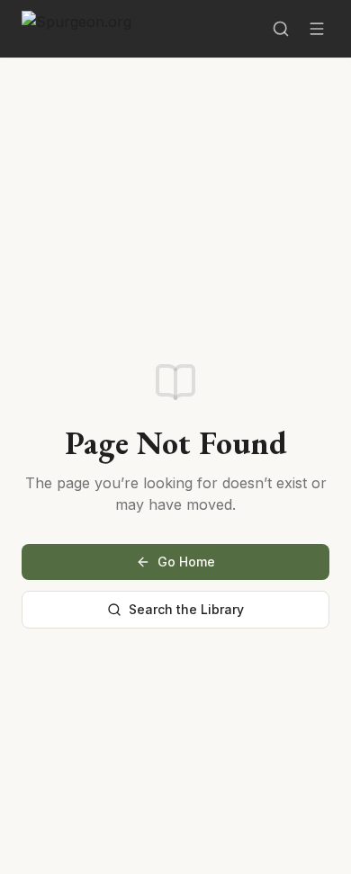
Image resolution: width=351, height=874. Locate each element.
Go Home (186, 561)
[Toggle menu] (316, 28)
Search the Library (186, 609)
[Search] (280, 28)
